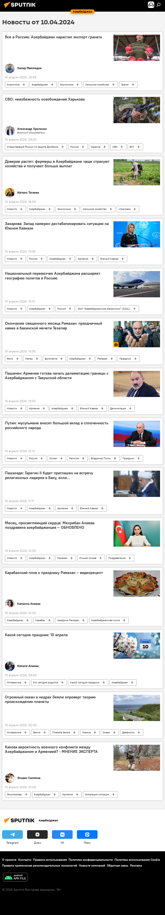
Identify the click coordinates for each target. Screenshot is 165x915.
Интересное (14, 682)
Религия (74, 458)
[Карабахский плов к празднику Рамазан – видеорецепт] (136, 583)
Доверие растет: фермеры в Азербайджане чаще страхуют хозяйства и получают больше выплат (57, 164)
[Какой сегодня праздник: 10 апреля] (136, 646)
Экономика (66, 84)
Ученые (86, 732)
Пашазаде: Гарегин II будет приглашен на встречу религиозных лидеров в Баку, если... (49, 475)
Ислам (53, 458)
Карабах (40, 620)
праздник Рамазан (68, 620)
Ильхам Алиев (87, 558)
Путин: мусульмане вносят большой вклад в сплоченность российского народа (56, 425)
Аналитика (13, 84)
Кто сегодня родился (45, 682)
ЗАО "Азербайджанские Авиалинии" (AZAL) (104, 308)
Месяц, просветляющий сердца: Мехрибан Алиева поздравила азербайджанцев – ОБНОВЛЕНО (49, 525)
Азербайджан (40, 84)
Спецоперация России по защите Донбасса (32, 146)
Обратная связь (117, 865)
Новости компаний (92, 865)
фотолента (51, 358)
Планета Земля (61, 732)
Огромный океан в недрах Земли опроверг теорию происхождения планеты (50, 699)
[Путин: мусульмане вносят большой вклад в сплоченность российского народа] (136, 434)
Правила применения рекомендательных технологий (39, 865)
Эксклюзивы (14, 794)
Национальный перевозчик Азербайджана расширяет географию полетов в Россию (52, 276)
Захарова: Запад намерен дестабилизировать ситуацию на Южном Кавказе (57, 226)
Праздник (125, 358)
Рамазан (102, 358)
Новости (12, 209)
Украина (95, 146)
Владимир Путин (101, 458)
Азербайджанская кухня (105, 620)
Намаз (29, 358)
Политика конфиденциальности (91, 860)
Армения (83, 258)
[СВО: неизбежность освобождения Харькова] (136, 110)
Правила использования (50, 860)
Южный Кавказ (109, 258)
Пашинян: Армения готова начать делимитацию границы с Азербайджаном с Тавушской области (56, 375)
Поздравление (116, 558)
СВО (115, 146)
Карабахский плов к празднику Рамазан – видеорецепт (54, 572)
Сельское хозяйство (97, 84)
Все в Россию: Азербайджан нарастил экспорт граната (53, 37)
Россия (74, 146)
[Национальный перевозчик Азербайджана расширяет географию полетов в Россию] (136, 284)
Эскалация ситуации (97, 794)
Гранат (125, 84)
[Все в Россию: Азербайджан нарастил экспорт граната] (136, 48)
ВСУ (132, 146)
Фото (10, 358)
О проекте (9, 860)
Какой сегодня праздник (84, 682)
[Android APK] (15, 877)
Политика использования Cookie (137, 860)
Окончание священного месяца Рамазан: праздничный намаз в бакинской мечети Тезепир (53, 325)
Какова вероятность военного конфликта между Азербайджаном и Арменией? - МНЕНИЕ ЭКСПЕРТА (51, 749)
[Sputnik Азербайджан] (21, 8)
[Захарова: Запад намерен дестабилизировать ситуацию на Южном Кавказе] (136, 234)
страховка (124, 209)
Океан (106, 732)
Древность (128, 732)
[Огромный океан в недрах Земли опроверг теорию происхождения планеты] (136, 708)
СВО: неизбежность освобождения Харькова (45, 99)
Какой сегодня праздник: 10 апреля (36, 635)
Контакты (24, 860)
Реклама (136, 865)
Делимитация (118, 408)
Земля (36, 732)
